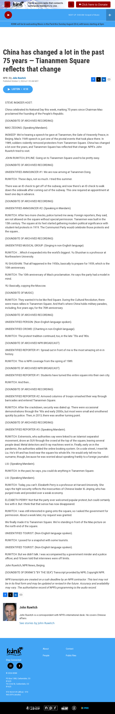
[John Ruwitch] (9, 612)
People (46, 655)
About (46, 649)
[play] (8, 15)
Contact (69, 649)
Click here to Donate (95, 4)
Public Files (71, 655)
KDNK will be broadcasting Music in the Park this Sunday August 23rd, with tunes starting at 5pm (57, 24)
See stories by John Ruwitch (37, 623)
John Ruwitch (19, 77)
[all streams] (110, 15)
